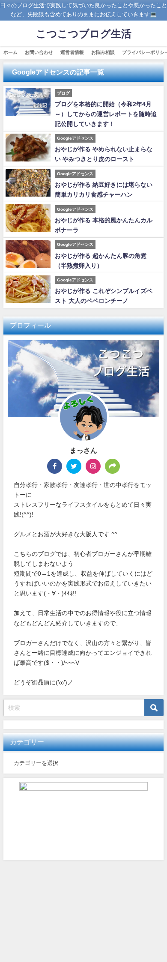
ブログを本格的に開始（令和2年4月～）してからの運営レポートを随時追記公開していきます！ (106, 114)
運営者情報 (72, 52)
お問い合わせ (39, 52)
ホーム (10, 52)
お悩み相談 (103, 52)
